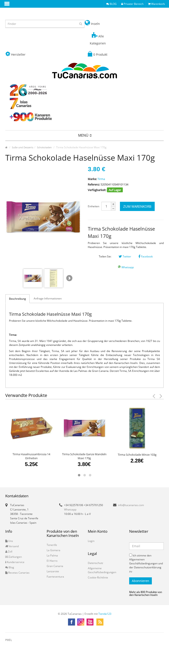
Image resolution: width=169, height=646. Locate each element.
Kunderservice (15, 562)
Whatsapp (127, 267)
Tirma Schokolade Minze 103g (137, 455)
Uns (10, 541)
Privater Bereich (133, 4)
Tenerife (52, 545)
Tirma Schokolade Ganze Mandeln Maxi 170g (84, 456)
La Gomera (53, 550)
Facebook (146, 256)
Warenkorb (158, 4)
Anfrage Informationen (48, 298)
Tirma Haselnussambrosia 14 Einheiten (31, 456)
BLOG (113, 4)
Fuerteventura (55, 576)
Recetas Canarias (18, 572)
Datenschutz (95, 563)
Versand (13, 546)
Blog (11, 567)
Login (91, 541)
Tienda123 (104, 614)
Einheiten (93, 206)
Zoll (9, 551)
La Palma (52, 555)
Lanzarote (53, 571)
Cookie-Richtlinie (98, 577)
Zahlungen (15, 557)
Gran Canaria (55, 566)
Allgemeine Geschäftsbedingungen (102, 570)
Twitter (126, 256)
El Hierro (52, 561)
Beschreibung (17, 299)
